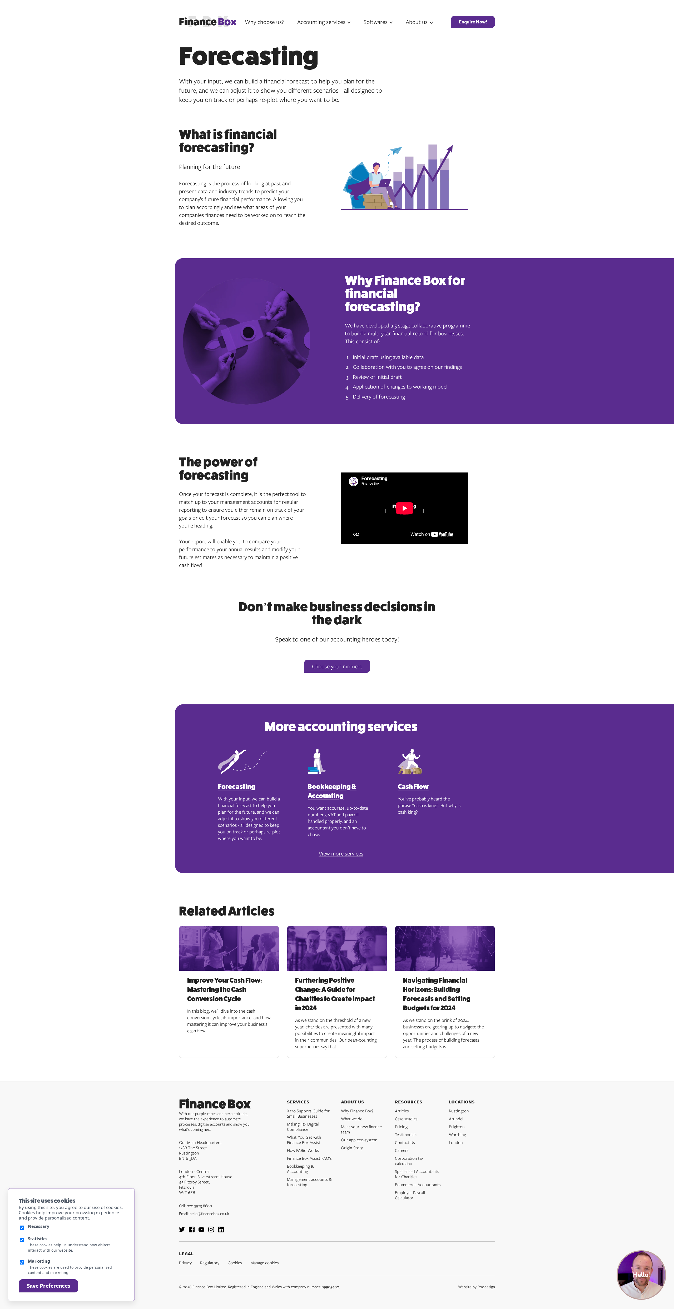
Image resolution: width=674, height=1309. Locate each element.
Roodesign (486, 1286)
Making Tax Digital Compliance (303, 1126)
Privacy (185, 1263)
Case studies (406, 1119)
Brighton (457, 1126)
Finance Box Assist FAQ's (309, 1158)
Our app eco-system (359, 1140)
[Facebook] (192, 1230)
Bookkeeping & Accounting (332, 791)
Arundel (456, 1119)
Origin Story (352, 1148)
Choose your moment (337, 666)
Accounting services (321, 22)
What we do (352, 1119)
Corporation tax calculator (409, 1160)
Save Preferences (48, 1286)
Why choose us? (264, 22)
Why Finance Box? (357, 1111)
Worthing (457, 1134)
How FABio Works (303, 1150)
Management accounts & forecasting (309, 1181)
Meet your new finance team (361, 1129)
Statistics (37, 1239)
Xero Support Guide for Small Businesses (308, 1113)
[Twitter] (182, 1230)
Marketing (39, 1261)
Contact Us (405, 1142)
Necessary (38, 1226)
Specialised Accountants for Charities (417, 1173)
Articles (402, 1111)
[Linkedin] (221, 1230)
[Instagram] (211, 1230)
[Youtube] (201, 1230)
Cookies (235, 1263)
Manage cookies (264, 1263)
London (456, 1142)
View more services (341, 853)
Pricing (401, 1126)
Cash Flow (413, 786)
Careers (402, 1150)
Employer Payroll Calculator (410, 1195)
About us (417, 22)
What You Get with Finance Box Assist (304, 1139)
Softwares (376, 22)
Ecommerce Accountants (418, 1184)
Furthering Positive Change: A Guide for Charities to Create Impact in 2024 (335, 994)
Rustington (459, 1111)
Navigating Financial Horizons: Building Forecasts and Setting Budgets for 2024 (436, 994)
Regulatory (209, 1263)
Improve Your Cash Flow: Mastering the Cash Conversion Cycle (224, 990)
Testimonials (406, 1134)
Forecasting (236, 786)
